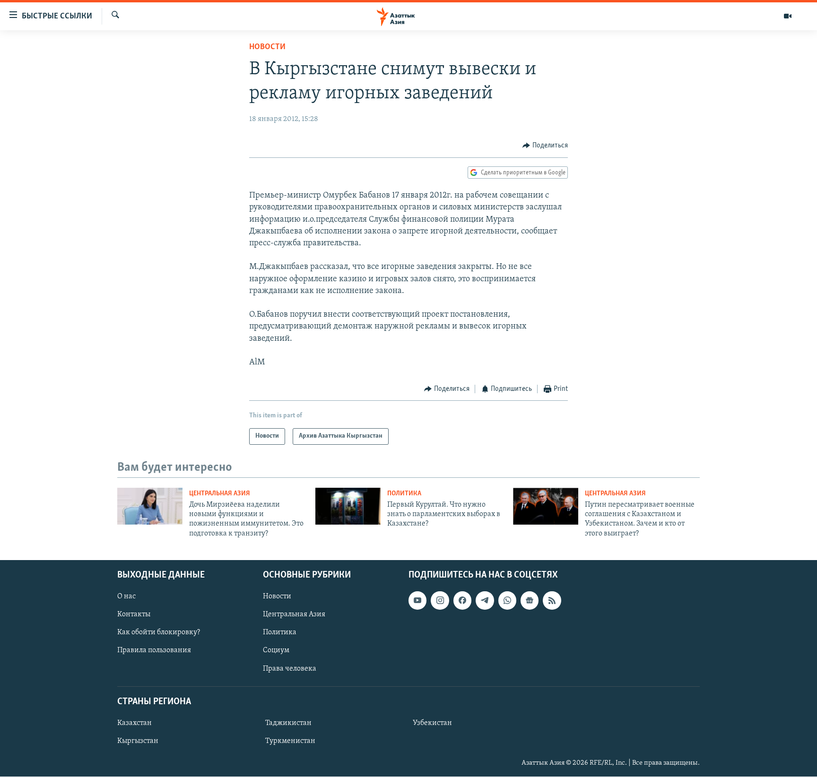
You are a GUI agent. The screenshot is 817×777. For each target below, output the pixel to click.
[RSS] (552, 601)
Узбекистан (432, 723)
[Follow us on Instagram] (440, 601)
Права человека (289, 669)
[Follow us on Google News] (530, 601)
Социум (276, 651)
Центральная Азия (219, 493)
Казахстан (134, 723)
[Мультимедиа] (788, 16)
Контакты (133, 615)
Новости (267, 47)
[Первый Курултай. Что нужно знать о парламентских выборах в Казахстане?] (348, 506)
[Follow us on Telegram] (485, 601)
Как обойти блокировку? (158, 633)
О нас (126, 597)
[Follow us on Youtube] (417, 601)
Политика (404, 493)
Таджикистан (288, 723)
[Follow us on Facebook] (462, 601)
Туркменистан (290, 741)
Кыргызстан (137, 741)
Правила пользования (154, 651)
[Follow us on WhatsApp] (507, 601)
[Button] (545, 145)
